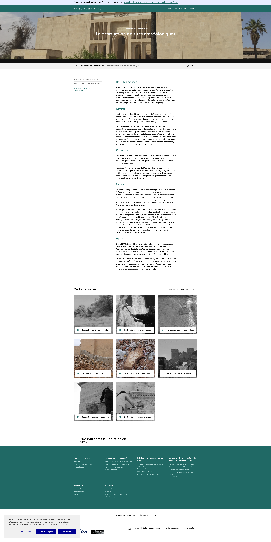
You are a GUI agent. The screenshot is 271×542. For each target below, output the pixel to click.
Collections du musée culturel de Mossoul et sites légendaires (182, 459)
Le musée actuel (80, 467)
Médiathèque (79, 491)
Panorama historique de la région (181, 464)
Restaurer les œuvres (145, 471)
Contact (129, 528)
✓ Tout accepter (46, 532)
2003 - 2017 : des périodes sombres (86, 79)
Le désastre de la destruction (92, 66)
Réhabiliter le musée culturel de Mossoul (150, 459)
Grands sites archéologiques (116, 494)
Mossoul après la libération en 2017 (87, 84)
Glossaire (77, 494)
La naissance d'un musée (83, 464)
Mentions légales (111, 497)
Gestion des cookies (172, 528)
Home (76, 66)
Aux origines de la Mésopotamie (181, 467)
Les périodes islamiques (178, 477)
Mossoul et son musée (82, 458)
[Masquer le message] (196, 2)
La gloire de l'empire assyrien (180, 469)
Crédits (108, 491)
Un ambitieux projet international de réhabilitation (150, 465)
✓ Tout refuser (67, 532)
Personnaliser (25, 532)
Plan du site (78, 489)
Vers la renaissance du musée (148, 474)
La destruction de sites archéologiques (82, 89)
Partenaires (109, 489)
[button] (195, 66)
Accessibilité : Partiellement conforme (148, 528)
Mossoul (77, 462)
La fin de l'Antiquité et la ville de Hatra (181, 473)
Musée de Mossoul (88, 9)
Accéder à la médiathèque (179, 289)
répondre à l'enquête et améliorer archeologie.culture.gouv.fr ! (149, 2)
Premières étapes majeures (147, 469)
